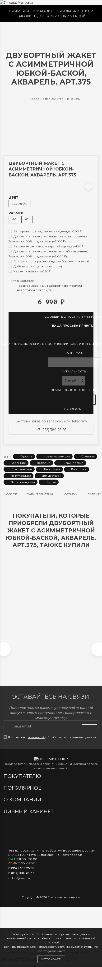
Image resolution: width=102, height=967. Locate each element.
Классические (21, 469)
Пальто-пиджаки (23, 482)
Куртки (51, 482)
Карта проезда (72, 855)
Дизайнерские (72, 463)
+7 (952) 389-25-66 (51, 430)
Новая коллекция (56, 456)
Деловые (44, 463)
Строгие (26, 456)
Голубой (19, 203)
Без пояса (79, 469)
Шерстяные (51, 469)
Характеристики (40, 494)
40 (14, 219)
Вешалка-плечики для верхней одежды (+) (48, 246)
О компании (23, 799)
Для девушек (51, 475)
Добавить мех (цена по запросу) (37, 266)
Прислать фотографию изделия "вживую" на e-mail (51, 261)
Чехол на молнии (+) (32, 271)
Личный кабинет (29, 811)
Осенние (88, 456)
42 (27, 219)
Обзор (11, 494)
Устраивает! (51, 959)
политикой (36, 737)
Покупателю (23, 776)
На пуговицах (21, 475)
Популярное (23, 788)
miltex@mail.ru (19, 878)
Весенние (18, 463)
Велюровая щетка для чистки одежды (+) (47, 231)
